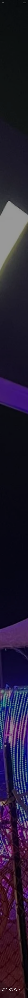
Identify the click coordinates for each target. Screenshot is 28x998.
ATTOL (3, 3)
